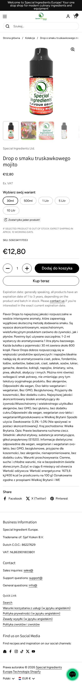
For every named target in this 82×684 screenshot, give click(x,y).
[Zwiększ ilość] (27, 268)
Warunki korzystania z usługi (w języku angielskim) (37, 608)
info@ (33, 585)
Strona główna (11, 37)
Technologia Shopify (27, 671)
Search (7, 602)
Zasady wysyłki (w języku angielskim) (28, 619)
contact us (57, 301)
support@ (36, 578)
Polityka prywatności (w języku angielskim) (31, 613)
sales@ (28, 570)
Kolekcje (30, 37)
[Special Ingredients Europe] (41, 16)
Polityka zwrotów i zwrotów (21, 624)
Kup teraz (41, 281)
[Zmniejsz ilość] (7, 268)
